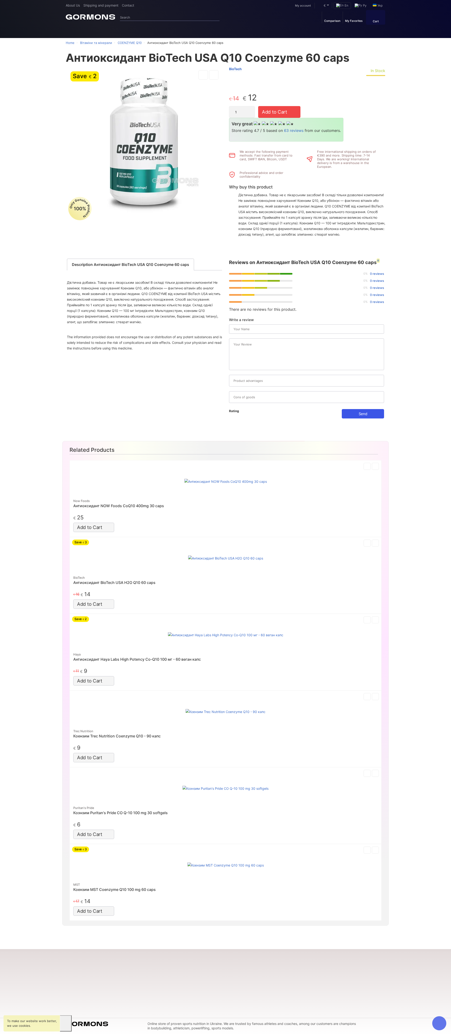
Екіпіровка (195, 30)
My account (303, 5)
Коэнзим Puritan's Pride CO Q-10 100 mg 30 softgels (120, 812)
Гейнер (138, 30)
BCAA (70, 992)
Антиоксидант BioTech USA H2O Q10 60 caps (114, 582)
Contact (128, 5)
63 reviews (293, 130)
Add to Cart (274, 112)
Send (363, 413)
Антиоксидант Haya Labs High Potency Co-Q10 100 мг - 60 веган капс (137, 659)
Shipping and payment (100, 5)
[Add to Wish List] (203, 75)
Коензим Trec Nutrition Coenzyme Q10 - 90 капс (117, 736)
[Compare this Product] (213, 75)
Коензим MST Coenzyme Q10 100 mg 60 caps (114, 889)
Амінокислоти (76, 999)
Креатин (72, 986)
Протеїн (111, 30)
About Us (73, 5)
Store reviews (184, 992)
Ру (364, 5)
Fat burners (162, 30)
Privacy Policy (184, 999)
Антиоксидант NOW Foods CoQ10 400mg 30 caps (118, 505)
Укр (380, 5)
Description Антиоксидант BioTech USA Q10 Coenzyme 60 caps (130, 264)
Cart (376, 21)
